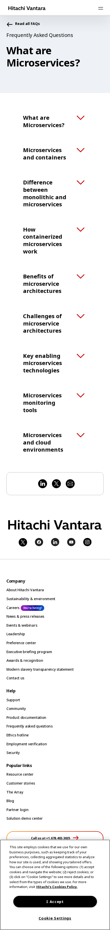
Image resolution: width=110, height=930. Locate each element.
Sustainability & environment (30, 598)
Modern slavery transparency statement (40, 669)
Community (16, 708)
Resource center (20, 774)
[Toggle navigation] (100, 8)
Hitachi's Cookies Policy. (57, 886)
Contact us (15, 678)
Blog (10, 800)
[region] (55, 885)
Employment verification (26, 744)
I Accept (55, 901)
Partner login (17, 809)
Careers (12, 607)
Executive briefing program (29, 651)
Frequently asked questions (29, 726)
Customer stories (20, 783)
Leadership (15, 633)
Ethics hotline (17, 735)
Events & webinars (21, 625)
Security (13, 752)
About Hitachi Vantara (25, 589)
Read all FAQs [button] (27, 24)
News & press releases (25, 616)
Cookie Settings (55, 918)
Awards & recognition (24, 660)
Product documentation (26, 717)
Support (13, 699)
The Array (14, 792)
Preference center (21, 642)
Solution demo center (24, 818)
